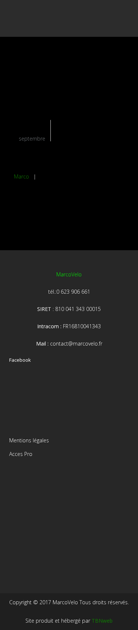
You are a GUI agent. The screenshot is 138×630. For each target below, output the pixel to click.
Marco (21, 176)
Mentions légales (29, 440)
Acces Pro (20, 453)
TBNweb (102, 620)
